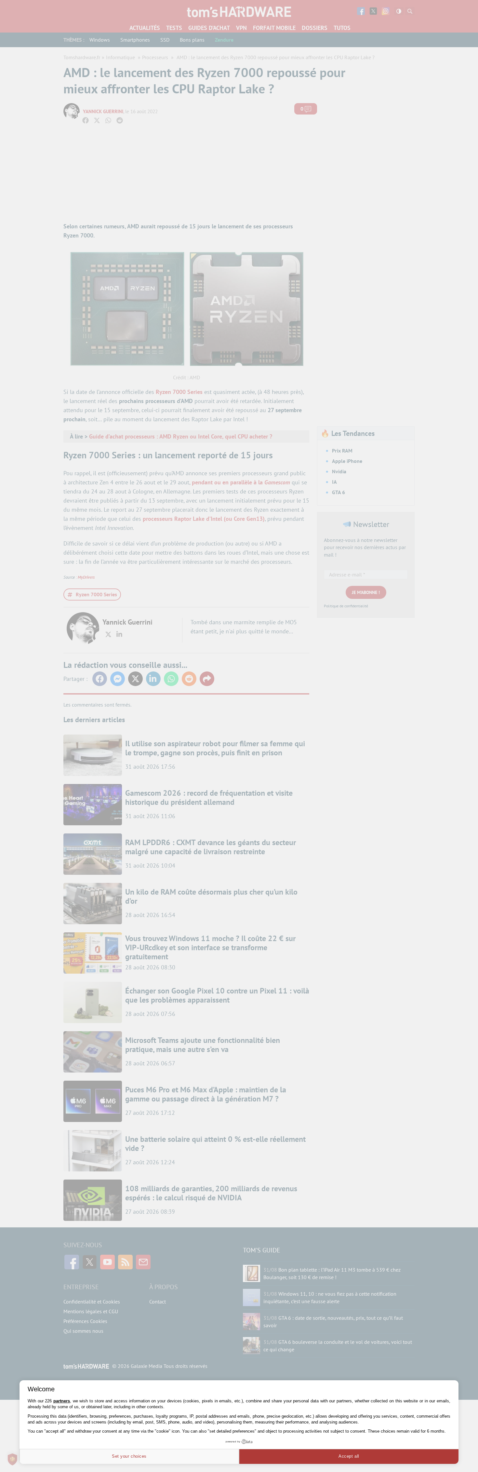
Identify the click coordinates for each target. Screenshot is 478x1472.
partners (61, 1400)
